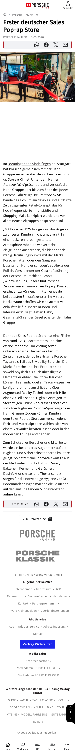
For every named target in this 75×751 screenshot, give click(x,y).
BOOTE (61, 700)
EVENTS (38, 721)
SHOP (12, 700)
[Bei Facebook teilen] (46, 44)
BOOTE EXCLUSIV (21, 707)
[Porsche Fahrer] (40, 5)
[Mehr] (71, 717)
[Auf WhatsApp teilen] (36, 44)
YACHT (24, 700)
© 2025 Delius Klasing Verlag (36, 732)
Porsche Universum (25, 15)
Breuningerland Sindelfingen (29, 164)
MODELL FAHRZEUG (34, 714)
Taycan (8, 361)
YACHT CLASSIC (42, 700)
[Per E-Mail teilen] (65, 44)
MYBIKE (12, 714)
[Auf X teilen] (55, 44)
